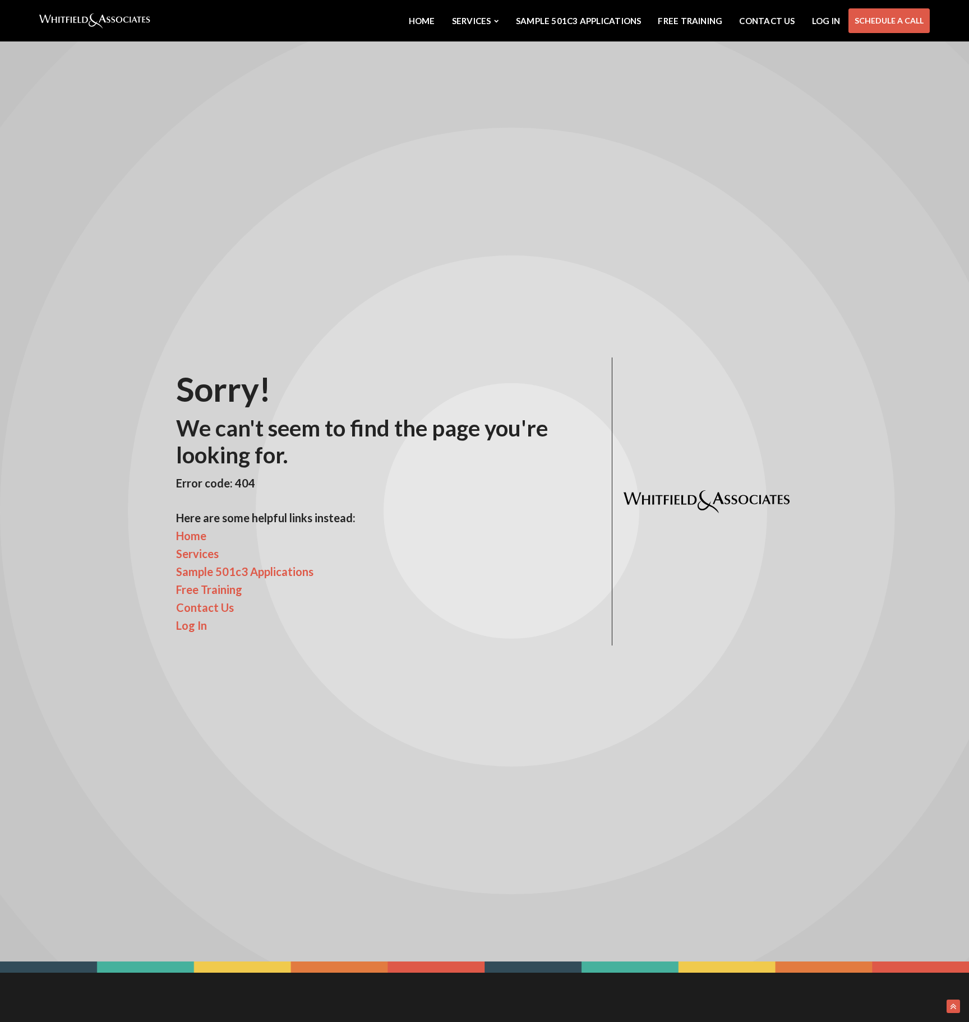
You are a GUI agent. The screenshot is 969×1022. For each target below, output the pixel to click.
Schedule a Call (889, 20)
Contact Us (767, 21)
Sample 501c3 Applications (579, 21)
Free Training (690, 21)
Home (422, 21)
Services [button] (471, 21)
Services (197, 553)
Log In (826, 21)
